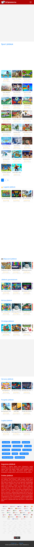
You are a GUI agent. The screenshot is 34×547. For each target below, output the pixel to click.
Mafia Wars (16, 411)
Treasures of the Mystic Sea (8, 270)
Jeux (26, 508)
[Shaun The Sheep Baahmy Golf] (17, 73)
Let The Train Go (27, 198)
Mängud (27, 514)
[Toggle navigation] (30, 2)
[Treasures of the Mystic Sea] (6, 265)
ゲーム (23, 518)
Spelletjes (19, 508)
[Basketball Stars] (27, 154)
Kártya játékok (6, 300)
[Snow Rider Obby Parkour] (17, 167)
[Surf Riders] (6, 73)
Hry (5, 514)
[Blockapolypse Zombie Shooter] (6, 406)
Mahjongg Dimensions (27, 270)
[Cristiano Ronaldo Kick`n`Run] (17, 113)
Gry (30, 512)
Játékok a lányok (24, 453)
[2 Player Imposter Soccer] (17, 100)
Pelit (27, 510)
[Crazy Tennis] (27, 100)
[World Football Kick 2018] (6, 127)
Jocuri (16, 512)
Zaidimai (11, 516)
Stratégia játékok (7, 321)
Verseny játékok (7, 379)
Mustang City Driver (27, 390)
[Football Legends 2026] (6, 167)
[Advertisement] (17, 23)
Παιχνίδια (16, 518)
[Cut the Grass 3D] (6, 193)
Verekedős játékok (17, 446)
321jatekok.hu (10, 2)
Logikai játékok (6, 421)
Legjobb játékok (9, 187)
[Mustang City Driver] (26, 385)
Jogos (27, 506)
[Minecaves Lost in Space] (26, 286)
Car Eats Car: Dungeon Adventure (20, 390)
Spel (15, 510)
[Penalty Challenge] (6, 113)
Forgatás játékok (7, 400)
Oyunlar (19, 516)
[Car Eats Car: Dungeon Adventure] (16, 385)
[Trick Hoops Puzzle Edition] (27, 127)
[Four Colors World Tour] (6, 286)
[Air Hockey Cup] (6, 140)
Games (6, 506)
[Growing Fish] (16, 286)
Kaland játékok (26, 442)
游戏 (16, 534)
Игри (25, 532)
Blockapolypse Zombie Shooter (9, 411)
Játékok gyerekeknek (9, 280)
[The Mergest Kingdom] (6, 327)
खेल (12, 534)
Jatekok (23, 512)
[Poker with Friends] (26, 306)
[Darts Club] (27, 140)
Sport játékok (28, 446)
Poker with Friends (26, 311)
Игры (20, 506)
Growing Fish (16, 291)
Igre (11, 514)
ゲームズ (20, 534)
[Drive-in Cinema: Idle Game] (26, 427)
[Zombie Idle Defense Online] (26, 406)
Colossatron (16, 332)
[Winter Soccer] (6, 100)
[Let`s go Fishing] (17, 154)
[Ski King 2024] (17, 127)
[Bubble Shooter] (16, 265)
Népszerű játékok (10, 259)
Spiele (11, 508)
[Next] (7, 180)
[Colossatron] (16, 327)
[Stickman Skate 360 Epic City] (27, 113)
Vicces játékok (6, 442)
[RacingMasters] (6, 385)
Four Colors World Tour (7, 291)
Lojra (26, 516)
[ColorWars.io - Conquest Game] (16, 193)
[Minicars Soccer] (27, 73)
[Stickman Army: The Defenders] (26, 327)
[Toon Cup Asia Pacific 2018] (17, 87)
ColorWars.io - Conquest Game (19, 198)
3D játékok (14, 453)
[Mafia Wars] (16, 406)
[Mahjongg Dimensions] (26, 265)
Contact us (13, 543)
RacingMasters (6, 390)
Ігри (9, 512)
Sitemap (21, 543)
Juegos (4, 532)
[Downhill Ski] (17, 140)
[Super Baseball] (6, 87)
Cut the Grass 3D (6, 198)
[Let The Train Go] (26, 193)
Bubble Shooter (16, 270)
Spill (9, 510)
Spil (22, 510)
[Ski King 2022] (6, 154)
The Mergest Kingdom (6, 332)
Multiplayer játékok (19, 457)
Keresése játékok (16, 449)
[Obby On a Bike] (27, 87)
